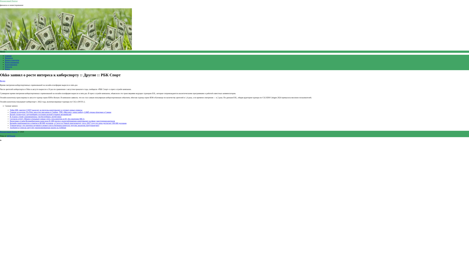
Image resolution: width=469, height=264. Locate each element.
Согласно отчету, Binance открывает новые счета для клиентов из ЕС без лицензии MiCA (47, 119)
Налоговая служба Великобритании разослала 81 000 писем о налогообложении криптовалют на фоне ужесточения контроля (62, 121)
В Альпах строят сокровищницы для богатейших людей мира (35, 117)
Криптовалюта (11, 65)
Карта (7, 69)
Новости (8, 67)
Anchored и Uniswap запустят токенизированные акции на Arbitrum (38, 128)
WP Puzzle (11, 136)
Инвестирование (12, 62)
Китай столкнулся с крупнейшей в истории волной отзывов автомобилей (40, 114)
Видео (2, 81)
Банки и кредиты (12, 60)
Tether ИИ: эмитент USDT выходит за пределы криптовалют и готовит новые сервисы (46, 110)
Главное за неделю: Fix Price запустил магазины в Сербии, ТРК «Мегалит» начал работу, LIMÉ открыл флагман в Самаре (60, 112)
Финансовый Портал (9, 1)
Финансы (9, 58)
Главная (8, 56)
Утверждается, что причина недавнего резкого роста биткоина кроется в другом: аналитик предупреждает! (54, 125)
